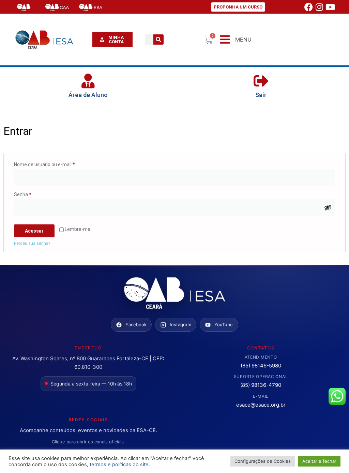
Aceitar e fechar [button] (319, 461)
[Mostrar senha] (328, 207)
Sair (261, 94)
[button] (235, 40)
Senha (34, 193)
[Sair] (261, 81)
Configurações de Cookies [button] (262, 461)
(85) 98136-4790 (260, 385)
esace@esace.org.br (261, 404)
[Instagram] (319, 7)
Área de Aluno (88, 94)
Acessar (34, 231)
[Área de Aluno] (88, 81)
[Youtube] (330, 7)
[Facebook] (308, 7)
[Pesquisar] (158, 39)
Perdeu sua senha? (32, 243)
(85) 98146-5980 (261, 365)
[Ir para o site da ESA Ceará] (174, 293)
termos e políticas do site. (120, 464)
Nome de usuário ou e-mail (56, 163)
